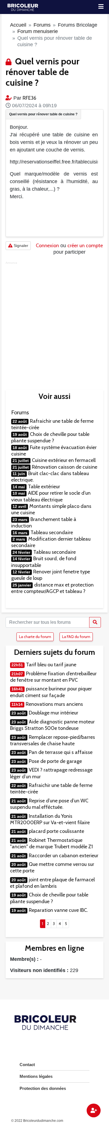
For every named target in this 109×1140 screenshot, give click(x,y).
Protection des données (43, 1088)
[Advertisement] (54, 322)
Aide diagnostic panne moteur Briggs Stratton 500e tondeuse (52, 725)
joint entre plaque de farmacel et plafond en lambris (52, 883)
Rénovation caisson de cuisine (64, 467)
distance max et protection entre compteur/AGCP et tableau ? (52, 588)
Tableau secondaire (51, 532)
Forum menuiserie (37, 31)
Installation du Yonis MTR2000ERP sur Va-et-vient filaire (50, 819)
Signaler (20, 245)
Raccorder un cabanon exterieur (63, 855)
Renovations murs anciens (54, 704)
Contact (27, 1064)
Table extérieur (44, 486)
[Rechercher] (95, 622)
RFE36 (29, 98)
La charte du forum (35, 636)
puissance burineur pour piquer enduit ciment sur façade (51, 692)
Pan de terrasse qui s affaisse (61, 752)
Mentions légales (36, 1076)
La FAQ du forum (76, 636)
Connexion (47, 245)
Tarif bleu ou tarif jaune (51, 665)
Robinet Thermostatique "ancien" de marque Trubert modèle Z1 (51, 843)
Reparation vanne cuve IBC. (58, 910)
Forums (42, 25)
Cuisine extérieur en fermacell (64, 460)
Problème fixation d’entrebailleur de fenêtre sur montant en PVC (53, 677)
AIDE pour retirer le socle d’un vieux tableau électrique (51, 496)
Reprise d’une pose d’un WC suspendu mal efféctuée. (49, 804)
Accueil (18, 25)
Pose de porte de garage (55, 761)
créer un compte (85, 245)
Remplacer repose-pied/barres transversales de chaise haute (52, 740)
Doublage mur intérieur (53, 713)
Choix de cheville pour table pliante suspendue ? (50, 437)
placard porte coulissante (56, 831)
